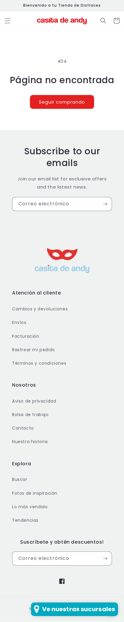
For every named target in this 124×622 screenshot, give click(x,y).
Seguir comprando (62, 102)
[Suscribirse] (105, 204)
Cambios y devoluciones (40, 309)
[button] (7, 20)
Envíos (19, 322)
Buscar (19, 479)
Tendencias (25, 520)
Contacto (23, 428)
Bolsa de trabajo (30, 415)
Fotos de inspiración (34, 493)
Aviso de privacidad (34, 401)
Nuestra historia (30, 442)
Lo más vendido (30, 507)
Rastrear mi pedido (33, 350)
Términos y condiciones (39, 363)
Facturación (25, 336)
